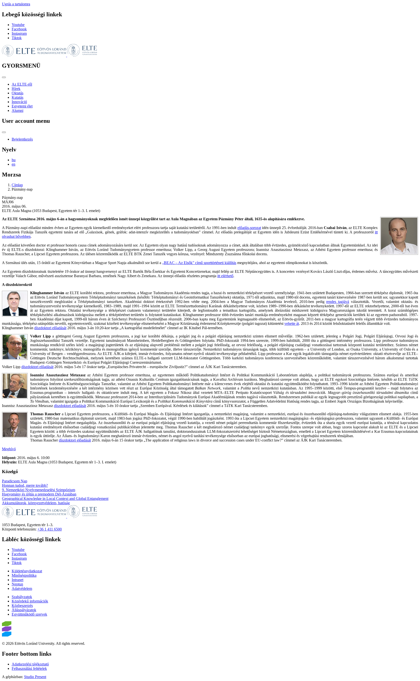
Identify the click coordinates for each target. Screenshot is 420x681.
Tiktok (17, 38)
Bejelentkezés (22, 139)
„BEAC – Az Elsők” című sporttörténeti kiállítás (199, 263)
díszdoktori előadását (50, 328)
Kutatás (17, 97)
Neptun (17, 584)
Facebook (19, 29)
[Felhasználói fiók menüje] (4, 132)
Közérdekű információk (30, 601)
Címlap (17, 185)
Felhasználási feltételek (29, 668)
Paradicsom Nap (14, 481)
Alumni (17, 110)
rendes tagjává (337, 302)
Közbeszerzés (22, 605)
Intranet (17, 580)
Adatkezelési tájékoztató (30, 664)
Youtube (18, 25)
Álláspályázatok (24, 610)
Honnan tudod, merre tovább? (25, 485)
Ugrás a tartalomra (16, 4)
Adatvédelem (22, 588)
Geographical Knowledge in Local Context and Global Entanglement (55, 498)
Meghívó (9, 449)
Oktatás (17, 93)
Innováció (19, 102)
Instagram (19, 33)
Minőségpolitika (24, 575)
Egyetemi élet (22, 106)
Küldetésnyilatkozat (27, 571)
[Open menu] (4, 77)
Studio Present (35, 677)
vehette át (291, 323)
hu (14, 160)
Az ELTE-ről (22, 84)
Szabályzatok (22, 597)
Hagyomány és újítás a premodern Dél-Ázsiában (39, 494)
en (13, 164)
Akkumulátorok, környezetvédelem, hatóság (36, 503)
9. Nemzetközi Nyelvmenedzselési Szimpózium (38, 490)
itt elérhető (225, 276)
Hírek (16, 89)
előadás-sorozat (249, 228)
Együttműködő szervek (29, 614)
